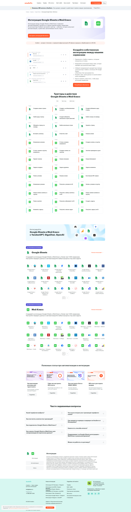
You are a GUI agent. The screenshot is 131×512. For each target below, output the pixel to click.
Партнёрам (75, 3)
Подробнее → (97, 8)
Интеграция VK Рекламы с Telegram (55, 485)
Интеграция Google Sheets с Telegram (55, 495)
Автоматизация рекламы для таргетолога (32, 385)
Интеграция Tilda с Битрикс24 (53, 493)
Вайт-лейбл (59, 3)
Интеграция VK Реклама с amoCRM (54, 491)
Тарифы (45, 3)
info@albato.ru (29, 489)
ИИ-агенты (51, 3)
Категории (83, 3)
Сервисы (39, 3)
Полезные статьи (71, 489)
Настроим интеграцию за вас (74, 495)
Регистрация (97, 3)
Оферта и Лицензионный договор (54, 501)
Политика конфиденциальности (53, 503)
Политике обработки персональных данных (19, 508)
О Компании (70, 497)
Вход (104, 3)
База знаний (67, 3)
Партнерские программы (73, 491)
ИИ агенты (69, 493)
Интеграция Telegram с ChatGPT (54, 497)
